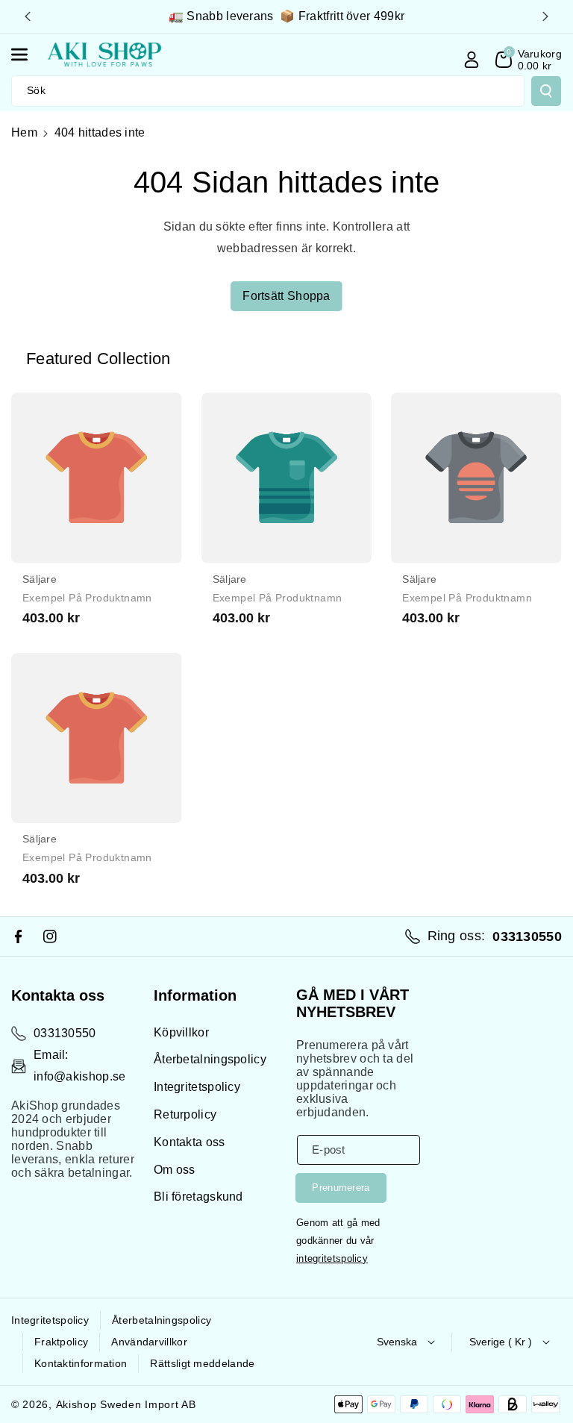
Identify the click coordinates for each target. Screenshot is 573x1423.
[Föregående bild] (27, 16)
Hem (24, 132)
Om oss (174, 1169)
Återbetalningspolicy (210, 1059)
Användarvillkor (149, 1342)
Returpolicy (185, 1114)
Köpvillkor (181, 1032)
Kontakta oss (189, 1142)
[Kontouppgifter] (471, 59)
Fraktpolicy (61, 1342)
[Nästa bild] (545, 16)
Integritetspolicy (197, 1086)
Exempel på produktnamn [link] (87, 598)
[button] (27, 54)
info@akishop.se (80, 1076)
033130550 (65, 1033)
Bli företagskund (198, 1196)
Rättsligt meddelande (202, 1363)
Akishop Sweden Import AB (126, 1404)
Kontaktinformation (80, 1363)
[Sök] (546, 91)
